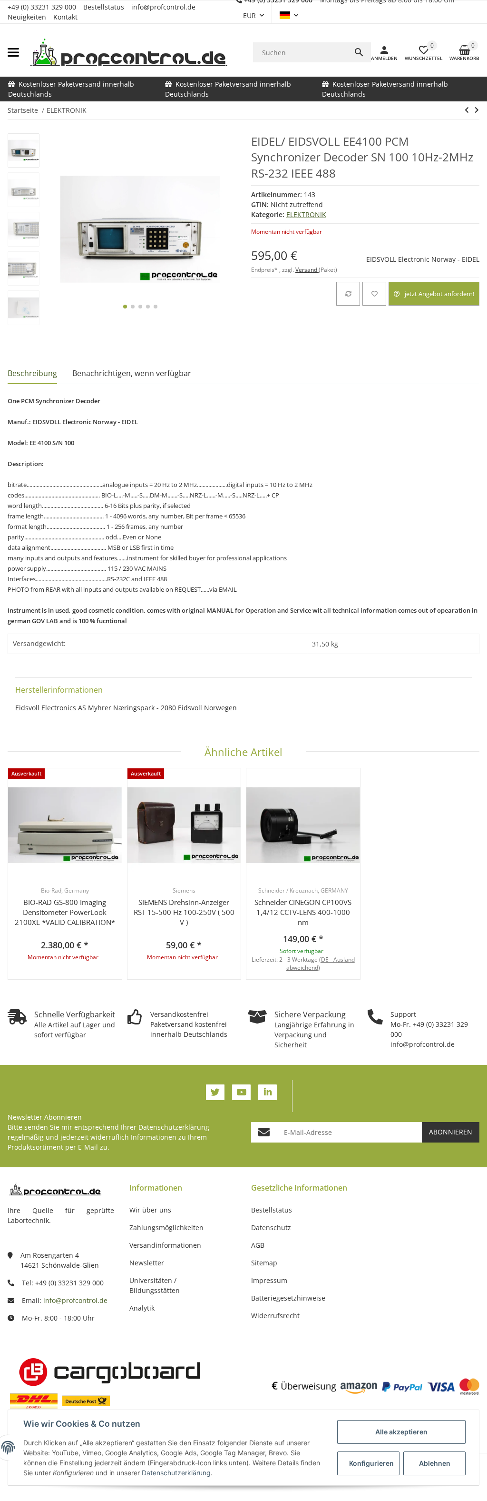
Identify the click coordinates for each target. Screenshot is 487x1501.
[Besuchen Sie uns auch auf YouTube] (241, 1092)
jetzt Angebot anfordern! (439, 293)
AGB (257, 1245)
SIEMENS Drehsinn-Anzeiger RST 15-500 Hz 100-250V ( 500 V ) (184, 912)
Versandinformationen (165, 1245)
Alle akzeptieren (401, 1432)
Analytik (142, 1307)
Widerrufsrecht (275, 1315)
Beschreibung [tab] (32, 373)
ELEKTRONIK (306, 214)
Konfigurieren (371, 1463)
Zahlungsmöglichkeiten (166, 1227)
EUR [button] (249, 15)
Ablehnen (434, 1463)
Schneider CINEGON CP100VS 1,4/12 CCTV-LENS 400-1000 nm (302, 912)
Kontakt (65, 16)
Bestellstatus (103, 6)
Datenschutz (271, 1227)
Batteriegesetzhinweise (288, 1297)
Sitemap (264, 1262)
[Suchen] (359, 52)
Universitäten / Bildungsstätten (154, 1285)
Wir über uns (150, 1209)
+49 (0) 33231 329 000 (42, 6)
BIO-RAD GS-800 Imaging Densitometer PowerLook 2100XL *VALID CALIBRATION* (65, 912)
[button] (289, 15)
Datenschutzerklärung (173, 1127)
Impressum (269, 1280)
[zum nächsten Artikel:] (476, 110)
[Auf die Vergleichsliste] (348, 294)
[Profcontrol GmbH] (128, 52)
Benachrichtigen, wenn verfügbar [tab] (131, 373)
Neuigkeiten (27, 16)
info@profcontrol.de (163, 6)
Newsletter (146, 1262)
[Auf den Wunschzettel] (374, 294)
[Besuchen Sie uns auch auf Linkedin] (267, 1092)
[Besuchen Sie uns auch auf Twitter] (215, 1092)
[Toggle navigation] (13, 52)
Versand (307, 270)
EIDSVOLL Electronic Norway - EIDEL (422, 259)
